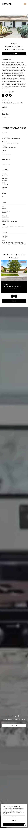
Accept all (14, 824)
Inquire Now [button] (14, 53)
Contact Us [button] (14, 725)
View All (14, 301)
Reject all (14, 816)
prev (12, 296)
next (15, 296)
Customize (14, 820)
